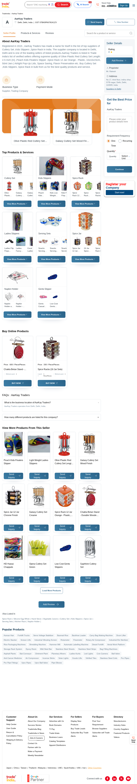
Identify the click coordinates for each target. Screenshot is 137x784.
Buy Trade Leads (78, 729)
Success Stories (34, 725)
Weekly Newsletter (35, 755)
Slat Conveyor (25, 654)
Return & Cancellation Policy (14, 734)
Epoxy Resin (31, 649)
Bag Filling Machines (108, 649)
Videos (116, 737)
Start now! (119, 192)
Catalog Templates (57, 741)
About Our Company (36, 721)
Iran (84, 768)
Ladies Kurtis (74, 654)
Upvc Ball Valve (41, 663)
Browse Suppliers (99, 729)
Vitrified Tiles (91, 658)
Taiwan (23, 768)
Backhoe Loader (79, 635)
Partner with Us (34, 747)
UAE (60, 768)
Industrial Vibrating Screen (46, 640)
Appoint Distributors (57, 745)
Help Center (11, 724)
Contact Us (32, 743)
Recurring (127, 141)
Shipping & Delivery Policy (14, 741)
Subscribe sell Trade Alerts (101, 734)
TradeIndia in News (36, 733)
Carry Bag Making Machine (101, 635)
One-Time (113, 143)
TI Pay (52, 729)
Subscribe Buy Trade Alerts (79, 734)
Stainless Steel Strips (87, 649)
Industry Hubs (119, 725)
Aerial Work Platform (116, 644)
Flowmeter (77, 640)
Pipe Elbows (57, 663)
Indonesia (52, 768)
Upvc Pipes (26, 663)
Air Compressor (32, 658)
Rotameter (65, 640)
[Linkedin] (114, 778)
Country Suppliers (121, 729)
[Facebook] (107, 778)
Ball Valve (116, 654)
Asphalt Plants (10, 654)
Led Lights (88, 654)
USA (78, 768)
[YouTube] (128, 778)
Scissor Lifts (26, 640)
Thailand (32, 768)
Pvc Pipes (125, 658)
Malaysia (41, 768)
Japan (9, 768)
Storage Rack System (13, 649)
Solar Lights (63, 658)
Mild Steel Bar (46, 649)
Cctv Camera (102, 654)
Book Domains (55, 725)
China (16, 768)
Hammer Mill (55, 644)
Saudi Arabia (69, 768)
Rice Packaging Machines (15, 644)
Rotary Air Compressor (95, 640)
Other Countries (94, 768)
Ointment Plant (41, 654)
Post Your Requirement (97, 723)
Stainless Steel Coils (108, 658)
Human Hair (9, 635)
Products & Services (30, 33)
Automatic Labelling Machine (76, 644)
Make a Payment (35, 751)
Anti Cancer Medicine (13, 658)
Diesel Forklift (98, 644)
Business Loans (56, 737)
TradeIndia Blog (34, 729)
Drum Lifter (121, 635)
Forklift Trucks (24, 635)
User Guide (11, 728)
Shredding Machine (37, 644)
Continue (119, 169)
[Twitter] (121, 778)
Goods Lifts (77, 658)
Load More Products (51, 590)
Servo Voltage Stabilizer (43, 635)
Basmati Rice (62, 635)
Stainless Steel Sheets (65, 649)
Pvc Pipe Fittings (11, 663)
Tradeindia (6, 14)
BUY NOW (16, 383)
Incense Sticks (49, 658)
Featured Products (122, 733)
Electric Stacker (10, 640)
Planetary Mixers (59, 654)
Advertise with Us (56, 721)
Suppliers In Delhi (113, 89)
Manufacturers (120, 721)
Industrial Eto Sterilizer (118, 640)
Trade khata (54, 733)
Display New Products (76, 723)
